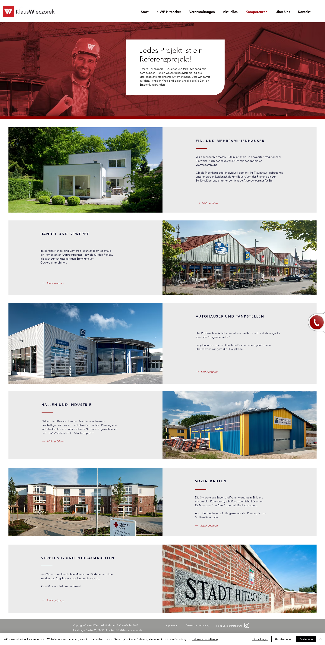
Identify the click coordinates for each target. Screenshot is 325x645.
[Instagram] (246, 625)
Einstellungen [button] (260, 639)
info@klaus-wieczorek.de (129, 630)
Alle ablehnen (283, 639)
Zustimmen (306, 639)
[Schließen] (320, 639)
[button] (316, 322)
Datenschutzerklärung (205, 639)
